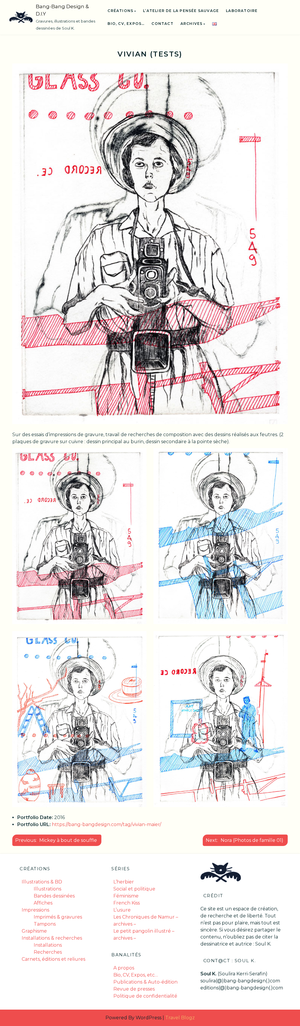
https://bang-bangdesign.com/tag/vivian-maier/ (106, 824)
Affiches (43, 903)
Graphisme (34, 931)
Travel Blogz (180, 1017)
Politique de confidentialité (145, 996)
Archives (191, 23)
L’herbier (123, 882)
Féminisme (126, 896)
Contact (162, 23)
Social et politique (134, 889)
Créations (120, 10)
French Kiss (126, 903)
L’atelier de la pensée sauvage (181, 10)
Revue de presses (134, 989)
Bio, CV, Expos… (126, 23)
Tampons (45, 924)
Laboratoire (242, 10)
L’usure (122, 910)
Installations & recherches (52, 938)
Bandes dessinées (54, 896)
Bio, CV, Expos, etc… (135, 975)
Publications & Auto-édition (145, 982)
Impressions (35, 910)
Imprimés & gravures (58, 917)
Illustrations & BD (42, 882)
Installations (48, 945)
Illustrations (47, 889)
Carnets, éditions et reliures (53, 959)
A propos (123, 968)
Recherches (48, 952)
